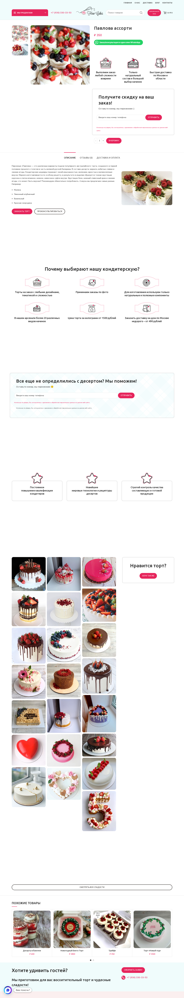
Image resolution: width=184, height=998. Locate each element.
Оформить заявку (133, 970)
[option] (20, 33)
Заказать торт (22, 211)
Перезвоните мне (154, 13)
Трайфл (112, 951)
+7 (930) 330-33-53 (61, 12)
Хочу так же (148, 576)
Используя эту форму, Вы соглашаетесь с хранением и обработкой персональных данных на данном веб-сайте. (52, 403)
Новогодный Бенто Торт (72, 951)
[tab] (70, 156)
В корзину (114, 140)
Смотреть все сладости (92, 887)
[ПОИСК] (141, 13)
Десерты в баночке (32, 951)
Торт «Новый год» (152, 951)
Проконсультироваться (49, 211)
